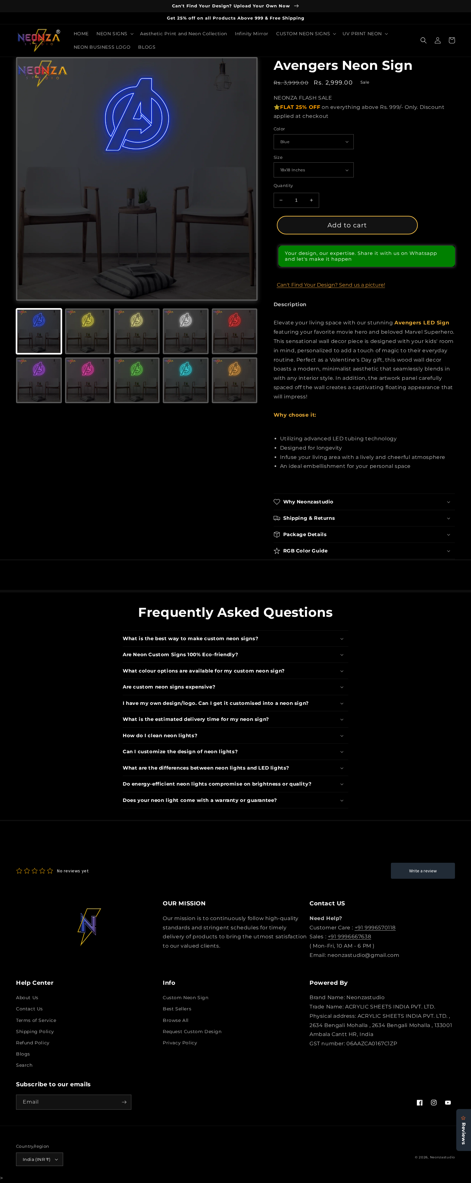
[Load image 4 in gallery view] (186, 331)
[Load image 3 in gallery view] (137, 331)
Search (24, 1065)
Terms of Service (36, 1020)
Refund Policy (33, 1043)
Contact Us (29, 1009)
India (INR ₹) (36, 1159)
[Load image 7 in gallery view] (88, 380)
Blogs (23, 1054)
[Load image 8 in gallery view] (137, 380)
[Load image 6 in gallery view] (39, 380)
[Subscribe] (124, 1102)
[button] (114, 33)
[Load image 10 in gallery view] (235, 380)
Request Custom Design (192, 1031)
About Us (27, 997)
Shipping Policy (35, 1031)
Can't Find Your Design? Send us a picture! (331, 285)
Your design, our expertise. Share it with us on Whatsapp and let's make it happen (361, 256)
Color (279, 128)
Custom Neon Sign (186, 997)
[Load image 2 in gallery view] (88, 331)
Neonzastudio (442, 1157)
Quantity (283, 185)
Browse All (176, 1020)
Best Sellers (177, 1009)
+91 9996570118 (375, 928)
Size (278, 157)
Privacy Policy (180, 1043)
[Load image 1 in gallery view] (39, 331)
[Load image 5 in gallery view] (235, 331)
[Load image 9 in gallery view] (186, 380)
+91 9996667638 (349, 937)
